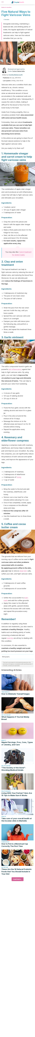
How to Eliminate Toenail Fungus (15, 694)
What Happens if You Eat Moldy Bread (15, 718)
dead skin (23, 571)
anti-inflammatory (15, 369)
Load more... (17, 879)
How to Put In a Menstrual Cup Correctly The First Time (14, 845)
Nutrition (4, 867)
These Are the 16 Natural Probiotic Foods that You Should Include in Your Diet (16, 871)
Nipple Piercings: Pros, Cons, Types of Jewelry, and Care (17, 743)
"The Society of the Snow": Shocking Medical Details (13, 769)
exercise (10, 638)
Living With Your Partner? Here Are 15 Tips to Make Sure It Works (16, 794)
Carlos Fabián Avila (18, 71)
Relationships (5, 791)
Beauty (3, 740)
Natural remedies (6, 7)
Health (3, 816)
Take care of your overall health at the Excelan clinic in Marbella (16, 819)
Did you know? (6, 715)
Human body (5, 842)
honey (19, 477)
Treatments (5, 692)
